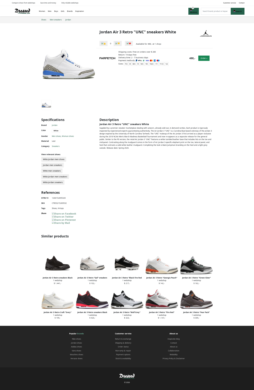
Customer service (229, 3)
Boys (56, 11)
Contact (241, 3)
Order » (204, 58)
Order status (123, 347)
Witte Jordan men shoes (53, 159)
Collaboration (173, 351)
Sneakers (56, 146)
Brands (70, 11)
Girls (62, 11)
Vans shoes (76, 351)
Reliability (174, 354)
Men (49, 11)
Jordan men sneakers (52, 165)
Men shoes (56, 136)
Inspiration (79, 11)
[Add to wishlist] (129, 43)
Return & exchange (123, 339)
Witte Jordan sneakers (53, 182)
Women (42, 11)
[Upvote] (104, 43)
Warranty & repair (123, 351)
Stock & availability (123, 358)
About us (173, 347)
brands (80, 333)
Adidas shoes (76, 347)
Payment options (123, 354)
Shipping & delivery (123, 343)
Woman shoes (68, 136)
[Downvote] (118, 43)
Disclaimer (180, 358)
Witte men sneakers (52, 171)
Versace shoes (76, 358)
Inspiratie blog (174, 339)
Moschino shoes (76, 354)
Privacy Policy (168, 358)
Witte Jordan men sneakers (55, 176)
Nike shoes (76, 339)
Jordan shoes (76, 343)
